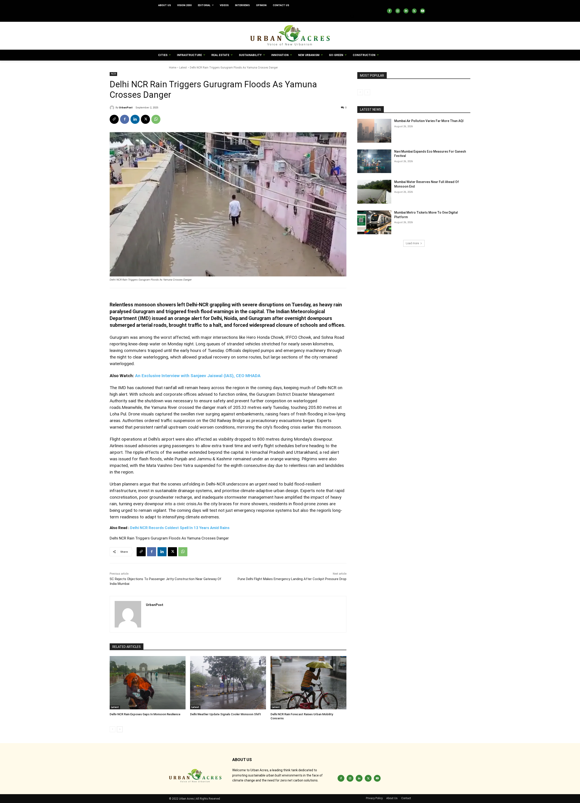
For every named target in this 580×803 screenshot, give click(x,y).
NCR (113, 74)
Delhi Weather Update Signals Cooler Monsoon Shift (225, 714)
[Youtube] (422, 10)
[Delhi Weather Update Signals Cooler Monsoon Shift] (228, 682)
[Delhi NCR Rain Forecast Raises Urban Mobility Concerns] (308, 682)
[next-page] (120, 729)
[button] (352, 16)
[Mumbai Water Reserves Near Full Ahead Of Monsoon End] (374, 192)
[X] (414, 10)
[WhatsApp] (155, 119)
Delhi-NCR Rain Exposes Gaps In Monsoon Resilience (145, 714)
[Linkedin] (406, 10)
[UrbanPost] (113, 107)
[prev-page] (112, 729)
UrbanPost (126, 107)
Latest (183, 67)
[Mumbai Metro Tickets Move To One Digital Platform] (374, 222)
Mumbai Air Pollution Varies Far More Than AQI (429, 121)
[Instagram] (397, 10)
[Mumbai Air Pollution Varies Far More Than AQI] (374, 131)
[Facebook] (389, 10)
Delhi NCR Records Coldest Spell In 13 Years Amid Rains (180, 527)
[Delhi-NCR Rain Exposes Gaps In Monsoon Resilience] (148, 682)
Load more (412, 243)
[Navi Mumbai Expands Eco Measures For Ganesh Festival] (374, 161)
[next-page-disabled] (367, 92)
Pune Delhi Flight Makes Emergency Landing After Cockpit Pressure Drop (292, 579)
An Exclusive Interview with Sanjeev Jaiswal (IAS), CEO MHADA (198, 375)
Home (172, 67)
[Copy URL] (114, 119)
